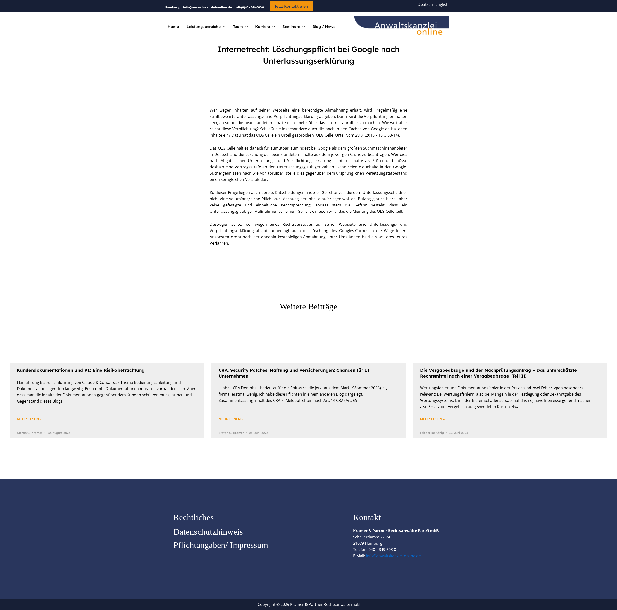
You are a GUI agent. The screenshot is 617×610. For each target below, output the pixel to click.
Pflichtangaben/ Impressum (221, 545)
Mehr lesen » (29, 419)
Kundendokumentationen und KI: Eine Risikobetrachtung (81, 370)
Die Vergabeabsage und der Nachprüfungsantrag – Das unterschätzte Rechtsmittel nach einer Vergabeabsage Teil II (498, 372)
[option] (442, 4)
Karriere (262, 26)
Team (238, 26)
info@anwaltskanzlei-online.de (393, 555)
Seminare (291, 26)
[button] (291, 6)
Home (173, 26)
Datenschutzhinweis (208, 532)
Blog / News (323, 26)
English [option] (441, 4)
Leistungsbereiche (204, 26)
